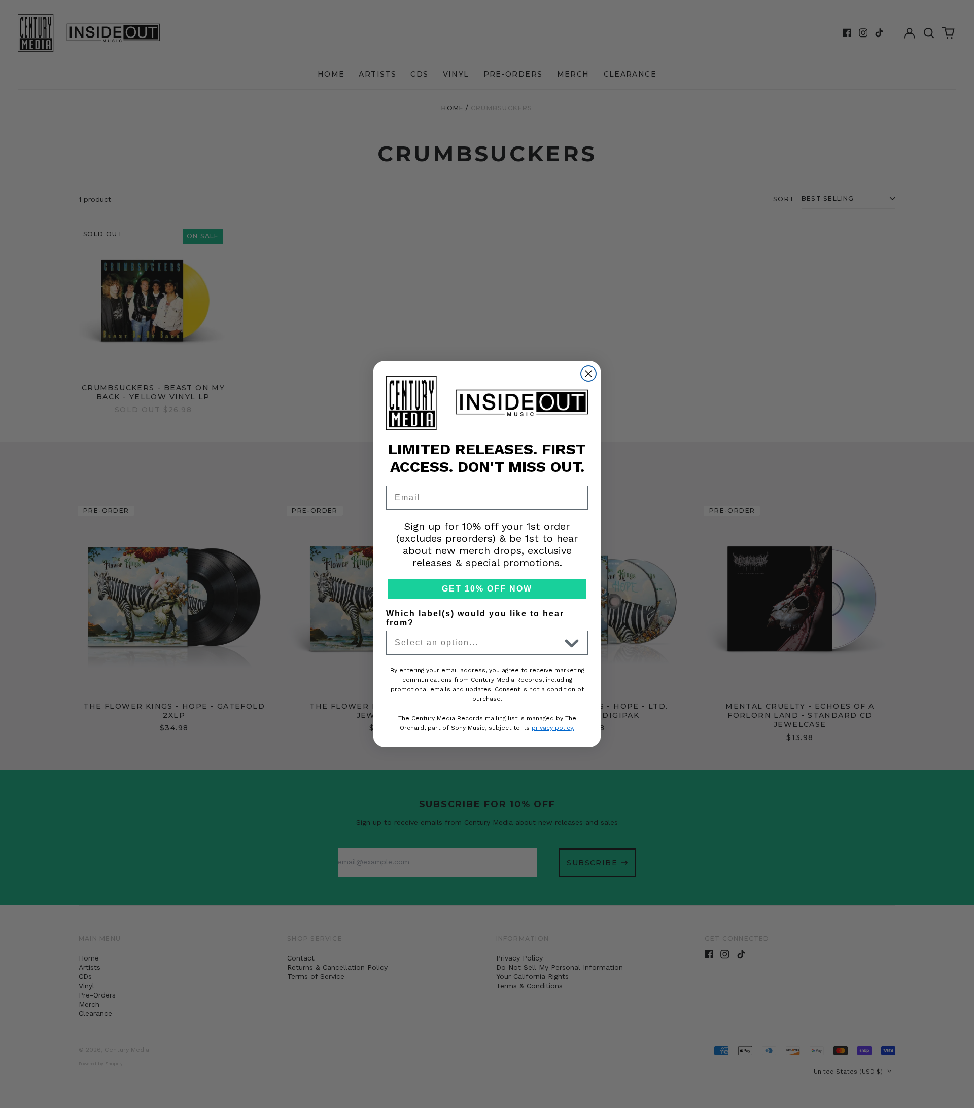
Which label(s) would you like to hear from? (475, 618)
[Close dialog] (588, 373)
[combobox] (477, 642)
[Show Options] (571, 642)
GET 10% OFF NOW (487, 588)
